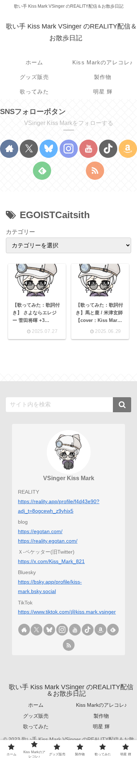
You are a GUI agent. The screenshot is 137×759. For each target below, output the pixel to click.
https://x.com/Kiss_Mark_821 (51, 561)
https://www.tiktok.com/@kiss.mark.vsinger (67, 612)
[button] (122, 404)
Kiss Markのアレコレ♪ (101, 705)
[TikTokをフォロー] (108, 149)
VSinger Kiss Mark (68, 478)
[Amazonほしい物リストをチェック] (128, 149)
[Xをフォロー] (29, 149)
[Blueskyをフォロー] (48, 149)
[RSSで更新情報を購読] (95, 171)
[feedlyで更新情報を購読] (42, 171)
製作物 (101, 716)
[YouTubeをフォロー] (88, 149)
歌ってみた (36, 726)
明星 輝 (101, 726)
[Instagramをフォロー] (69, 149)
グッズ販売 (36, 716)
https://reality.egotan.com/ (47, 541)
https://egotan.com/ (40, 531)
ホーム (35, 705)
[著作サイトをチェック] (9, 149)
